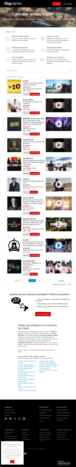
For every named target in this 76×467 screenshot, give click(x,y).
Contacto (7, 415)
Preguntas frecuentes (45, 415)
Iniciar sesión (67, 4)
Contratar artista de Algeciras (26, 366)
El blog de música (10, 413)
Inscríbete (56, 4)
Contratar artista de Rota (46, 361)
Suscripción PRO (44, 418)
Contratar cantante (61, 432)
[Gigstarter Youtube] (10, 419)
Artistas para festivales (45, 432)
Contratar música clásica (63, 439)
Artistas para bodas (44, 437)
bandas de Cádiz (39, 350)
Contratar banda (9, 430)
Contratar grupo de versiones (9, 433)
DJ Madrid (24, 432)
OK (12, 462)
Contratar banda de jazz (11, 436)
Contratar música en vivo (64, 430)
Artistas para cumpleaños (45, 434)
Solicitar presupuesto (63, 413)
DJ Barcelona (25, 434)
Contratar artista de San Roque (27, 390)
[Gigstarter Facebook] (6, 419)
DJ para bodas (25, 439)
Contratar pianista (61, 437)
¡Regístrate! (42, 413)
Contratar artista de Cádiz (25, 365)
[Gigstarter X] (15, 419)
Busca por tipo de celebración (62, 419)
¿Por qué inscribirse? (45, 410)
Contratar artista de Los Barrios (48, 365)
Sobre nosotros (9, 410)
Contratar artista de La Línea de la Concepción (47, 367)
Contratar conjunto (61, 434)
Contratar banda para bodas (12, 440)
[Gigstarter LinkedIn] (24, 419)
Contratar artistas (44, 430)
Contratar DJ (25, 430)
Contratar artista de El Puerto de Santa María (26, 373)
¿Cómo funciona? (62, 410)
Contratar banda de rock (11, 438)
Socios (41, 421)
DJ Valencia (25, 437)
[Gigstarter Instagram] (19, 419)
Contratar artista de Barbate (47, 363)
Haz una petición (43, 314)
